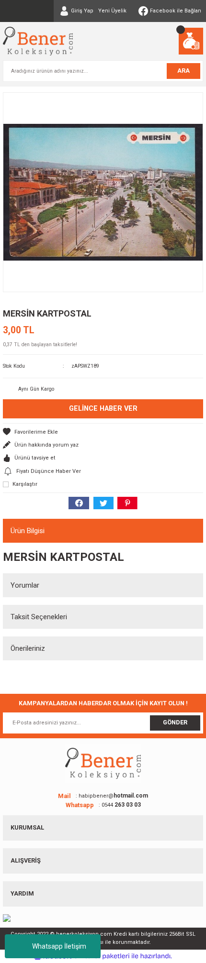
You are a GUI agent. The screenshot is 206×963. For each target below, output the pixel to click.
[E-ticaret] (102, 956)
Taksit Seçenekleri (39, 617)
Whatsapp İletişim (59, 946)
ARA (183, 70)
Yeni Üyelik (112, 11)
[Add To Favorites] (103, 432)
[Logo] (38, 41)
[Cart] (191, 41)
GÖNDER (175, 722)
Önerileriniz (28, 648)
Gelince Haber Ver (103, 409)
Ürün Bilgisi (28, 530)
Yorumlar (25, 585)
